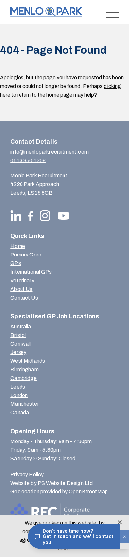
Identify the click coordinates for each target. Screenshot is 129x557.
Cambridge (23, 378)
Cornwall (20, 344)
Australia (20, 326)
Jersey (18, 352)
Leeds (17, 387)
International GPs (31, 272)
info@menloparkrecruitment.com (49, 152)
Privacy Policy (27, 474)
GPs (15, 263)
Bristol (18, 335)
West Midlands (27, 361)
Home (17, 246)
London (19, 395)
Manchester (24, 404)
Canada (19, 412)
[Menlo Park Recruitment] (46, 12)
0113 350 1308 (28, 160)
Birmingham (24, 369)
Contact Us (24, 298)
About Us (21, 289)
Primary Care (25, 254)
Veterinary (22, 280)
